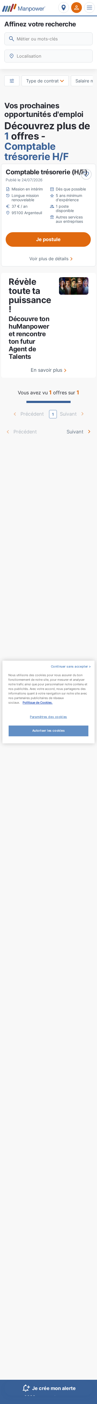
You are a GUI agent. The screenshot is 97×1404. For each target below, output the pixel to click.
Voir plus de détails (48, 258)
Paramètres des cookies (48, 717)
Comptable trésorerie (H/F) (46, 172)
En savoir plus (46, 370)
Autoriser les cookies (48, 731)
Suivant (75, 432)
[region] (48, 702)
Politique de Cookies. (38, 703)
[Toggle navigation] (89, 7)
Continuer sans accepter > (71, 666)
